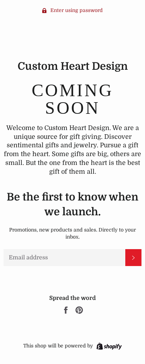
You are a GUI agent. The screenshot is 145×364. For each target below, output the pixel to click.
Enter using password (76, 10)
